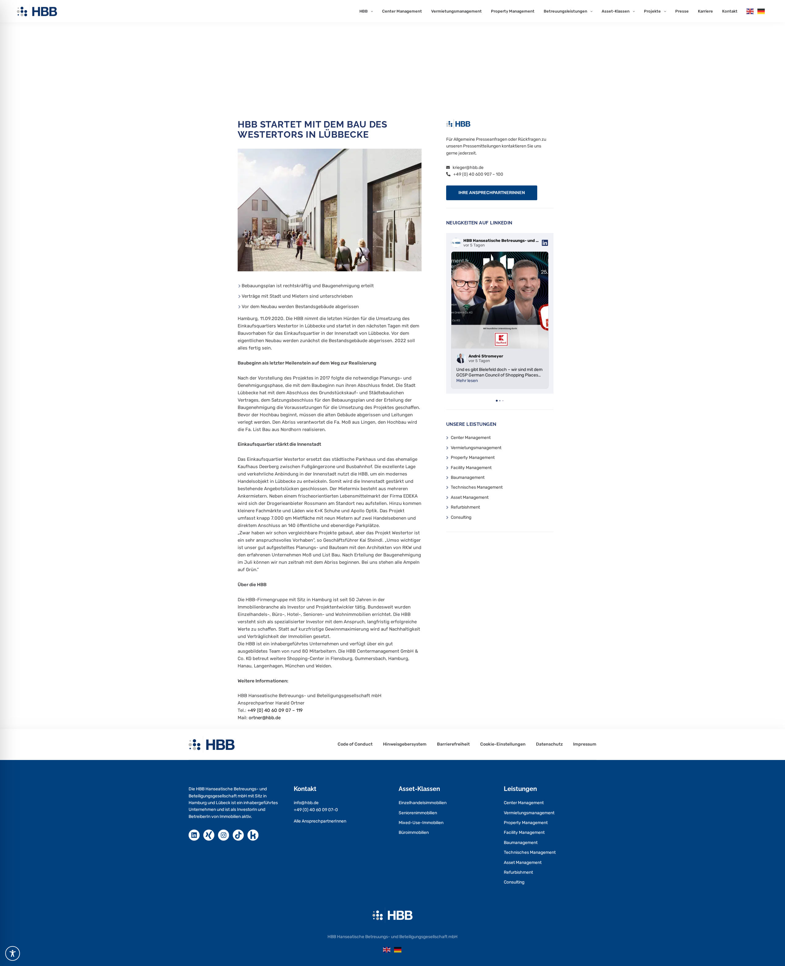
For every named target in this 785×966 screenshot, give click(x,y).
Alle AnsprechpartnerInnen (320, 821)
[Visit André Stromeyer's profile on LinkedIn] (462, 358)
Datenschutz (549, 744)
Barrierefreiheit (453, 744)
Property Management (512, 11)
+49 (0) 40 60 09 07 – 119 (275, 710)
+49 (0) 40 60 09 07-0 (316, 809)
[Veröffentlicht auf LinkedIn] (545, 242)
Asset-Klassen (616, 11)
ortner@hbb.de (265, 717)
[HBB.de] (37, 11)
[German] (761, 11)
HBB (363, 11)
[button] (491, 192)
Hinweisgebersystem (405, 744)
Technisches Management (477, 487)
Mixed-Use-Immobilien (421, 822)
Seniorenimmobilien (418, 812)
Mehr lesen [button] (467, 380)
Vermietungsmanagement (456, 11)
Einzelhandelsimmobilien (422, 802)
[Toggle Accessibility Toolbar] (13, 953)
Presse (682, 11)
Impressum (584, 744)
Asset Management (469, 497)
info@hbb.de (306, 802)
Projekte (652, 11)
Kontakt (729, 11)
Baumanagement (467, 477)
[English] (750, 11)
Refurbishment (465, 507)
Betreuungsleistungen (565, 11)
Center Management (402, 11)
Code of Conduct (355, 744)
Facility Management (471, 467)
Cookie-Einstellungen (503, 744)
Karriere (705, 11)
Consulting (461, 517)
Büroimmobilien (414, 832)
